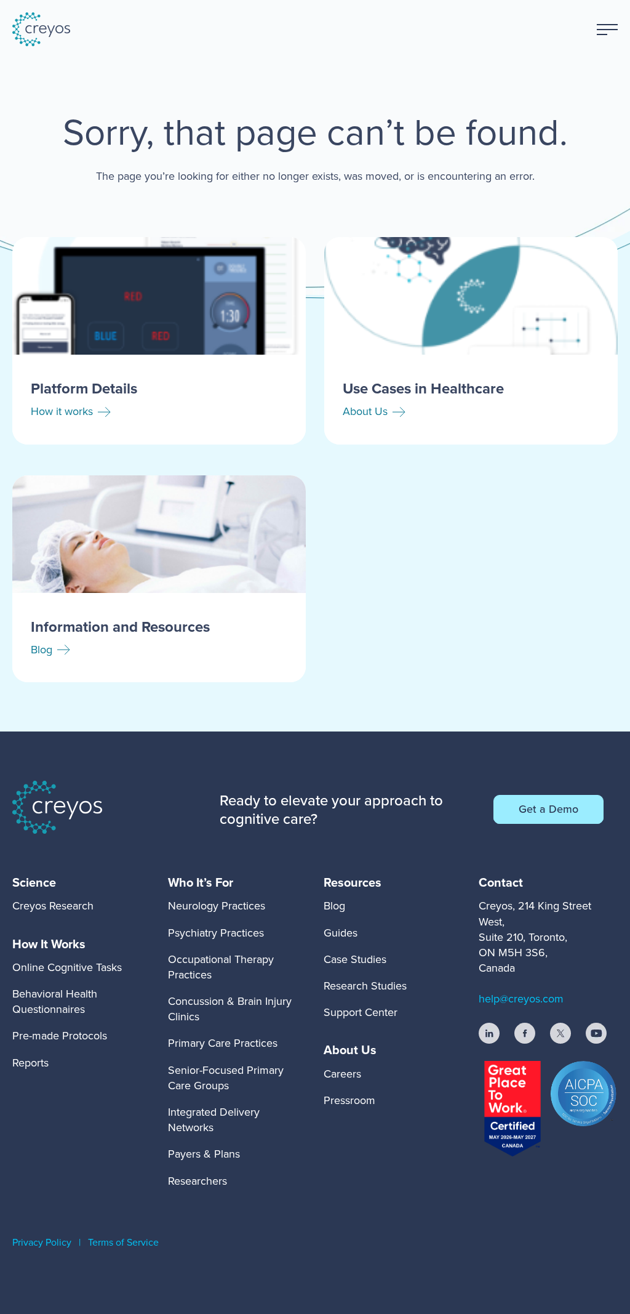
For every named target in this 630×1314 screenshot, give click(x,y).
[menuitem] (53, 882)
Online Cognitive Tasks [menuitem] (67, 967)
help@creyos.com (521, 999)
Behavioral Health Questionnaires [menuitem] (54, 1001)
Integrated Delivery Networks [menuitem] (214, 1119)
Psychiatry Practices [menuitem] (216, 933)
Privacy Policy (41, 1242)
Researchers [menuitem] (197, 1181)
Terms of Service (123, 1242)
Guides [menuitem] (340, 933)
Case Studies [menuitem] (355, 959)
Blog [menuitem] (334, 906)
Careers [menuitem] (342, 1074)
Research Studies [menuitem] (365, 986)
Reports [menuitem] (30, 1063)
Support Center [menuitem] (360, 1012)
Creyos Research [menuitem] (53, 906)
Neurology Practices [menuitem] (216, 906)
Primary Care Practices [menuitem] (222, 1043)
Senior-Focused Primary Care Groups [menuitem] (226, 1078)
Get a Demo (548, 809)
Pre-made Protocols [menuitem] (59, 1036)
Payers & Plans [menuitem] (204, 1154)
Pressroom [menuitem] (349, 1100)
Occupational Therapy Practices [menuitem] (221, 967)
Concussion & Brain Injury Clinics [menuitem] (230, 1009)
